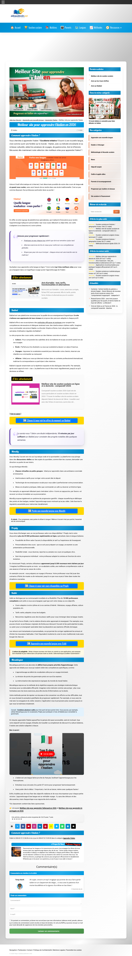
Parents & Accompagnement (101, 181)
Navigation (13, 950)
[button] (113, 28)
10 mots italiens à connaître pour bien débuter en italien (102, 122)
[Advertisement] (66, 47)
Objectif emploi (96, 167)
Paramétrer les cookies (74, 950)
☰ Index (46, 130)
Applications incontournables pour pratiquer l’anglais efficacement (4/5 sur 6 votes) (104, 267)
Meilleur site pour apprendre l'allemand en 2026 (38, 808)
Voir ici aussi (15, 414)
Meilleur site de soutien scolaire (102, 76)
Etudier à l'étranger (97, 145)
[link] (15, 28)
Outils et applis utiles (98, 174)
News (93, 159)
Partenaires (22, 950)
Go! (116, 212)
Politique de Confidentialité (42, 950)
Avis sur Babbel (96, 86)
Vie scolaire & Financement (100, 196)
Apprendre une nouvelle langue (102, 137)
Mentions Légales (59, 950)
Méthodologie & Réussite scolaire (102, 152)
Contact (29, 950)
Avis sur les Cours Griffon (100, 81)
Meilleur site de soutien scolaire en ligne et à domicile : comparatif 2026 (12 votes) (104, 231)
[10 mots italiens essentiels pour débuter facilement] (105, 99)
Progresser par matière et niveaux (103, 189)
